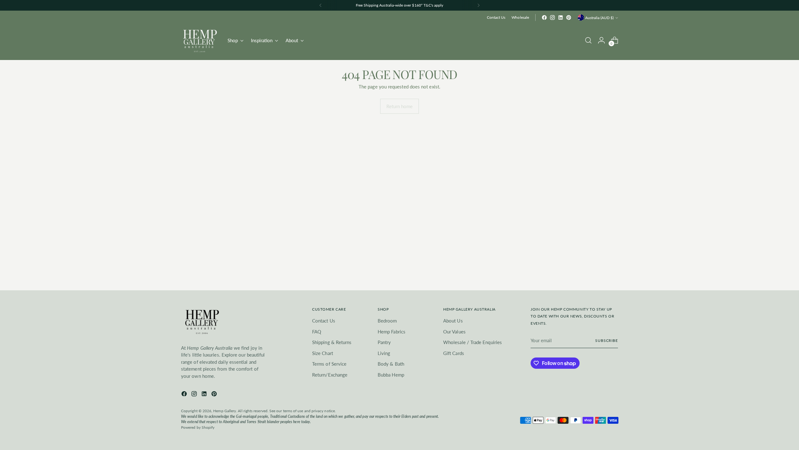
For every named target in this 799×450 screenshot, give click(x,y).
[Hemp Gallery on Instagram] (552, 17)
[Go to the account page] (601, 40)
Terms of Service (329, 364)
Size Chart (322, 353)
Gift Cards (453, 353)
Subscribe (606, 340)
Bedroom (387, 320)
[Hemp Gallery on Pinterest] (568, 17)
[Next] (478, 5)
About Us (453, 320)
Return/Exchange (329, 375)
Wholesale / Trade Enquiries (472, 342)
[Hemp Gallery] (199, 40)
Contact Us (323, 320)
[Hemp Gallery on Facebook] (544, 17)
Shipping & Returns (331, 342)
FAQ (316, 331)
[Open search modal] (588, 40)
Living (384, 353)
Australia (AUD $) (599, 18)
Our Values (454, 331)
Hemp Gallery (224, 411)
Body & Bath (391, 364)
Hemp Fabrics (391, 331)
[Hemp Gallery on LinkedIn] (560, 17)
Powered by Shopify (197, 427)
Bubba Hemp (391, 375)
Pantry (384, 342)
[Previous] (320, 5)
